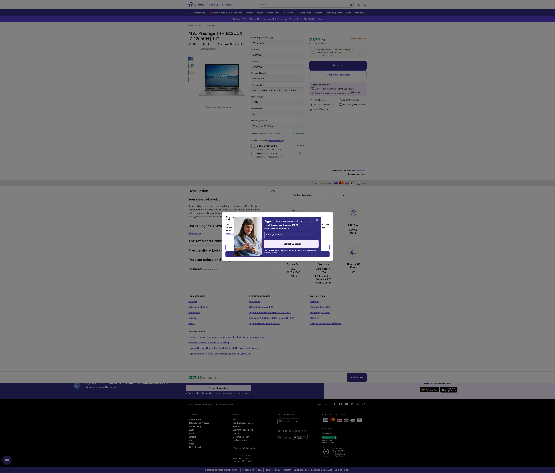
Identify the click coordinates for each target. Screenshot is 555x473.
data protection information (240, 233)
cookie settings (286, 230)
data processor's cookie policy (292, 233)
